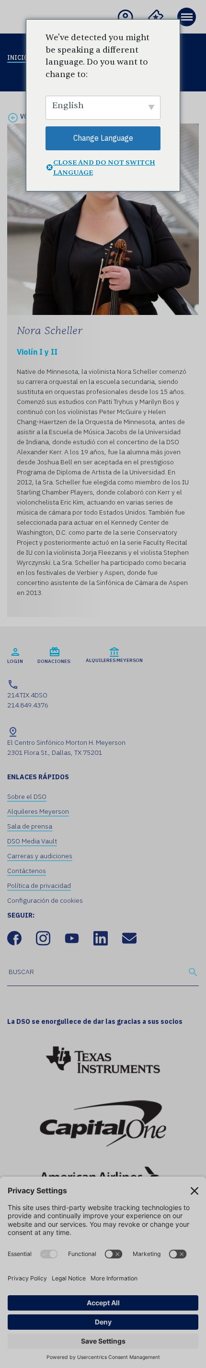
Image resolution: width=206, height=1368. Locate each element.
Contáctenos (26, 870)
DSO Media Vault (32, 841)
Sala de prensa (29, 826)
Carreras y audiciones (39, 856)
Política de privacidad (39, 885)
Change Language (103, 138)
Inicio (17, 57)
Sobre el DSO (26, 796)
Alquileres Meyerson (38, 811)
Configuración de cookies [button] (45, 900)
